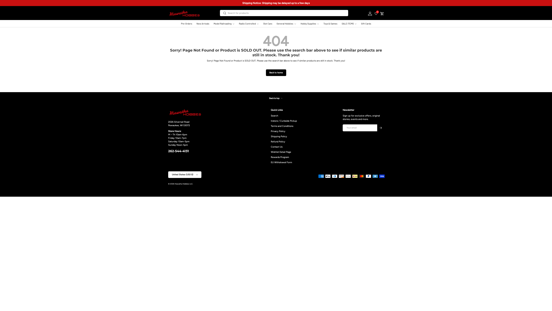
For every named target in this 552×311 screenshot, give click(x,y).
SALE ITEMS (348, 23)
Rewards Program (280, 157)
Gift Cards (366, 23)
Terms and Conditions (282, 126)
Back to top (274, 98)
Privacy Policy (278, 131)
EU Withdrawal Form (281, 162)
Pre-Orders (186, 23)
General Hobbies (285, 23)
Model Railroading (223, 23)
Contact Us (276, 146)
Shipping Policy (279, 136)
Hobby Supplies (308, 23)
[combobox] (284, 13)
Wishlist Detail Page (281, 152)
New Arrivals (203, 23)
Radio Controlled (247, 23)
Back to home (276, 72)
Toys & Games (330, 23)
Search (274, 115)
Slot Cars (267, 23)
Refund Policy (278, 141)
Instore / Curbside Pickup (284, 121)
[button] (382, 14)
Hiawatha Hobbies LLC (184, 184)
